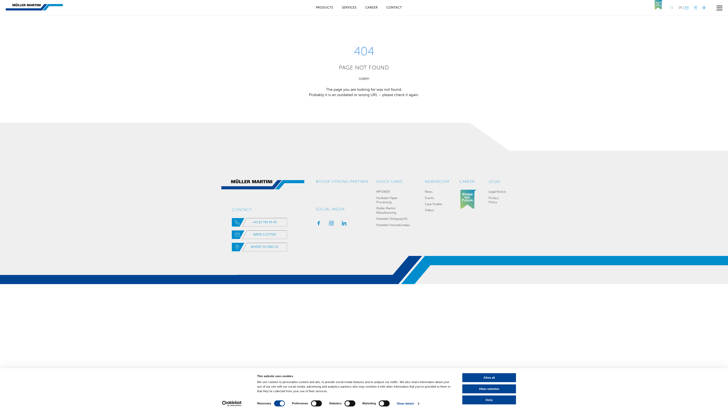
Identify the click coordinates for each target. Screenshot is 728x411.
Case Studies (433, 204)
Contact (394, 7)
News (429, 191)
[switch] (316, 403)
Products (324, 7)
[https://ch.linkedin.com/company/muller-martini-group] (343, 224)
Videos (429, 210)
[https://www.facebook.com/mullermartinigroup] (318, 224)
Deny (489, 399)
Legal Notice (497, 191)
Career (371, 7)
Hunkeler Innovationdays (393, 225)
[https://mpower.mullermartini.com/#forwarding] (695, 8)
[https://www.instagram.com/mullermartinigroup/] (330, 224)
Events (429, 198)
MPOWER (383, 191)
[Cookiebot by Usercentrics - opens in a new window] (231, 403)
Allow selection (489, 388)
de (681, 7)
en (687, 7)
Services (349, 7)
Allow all (489, 377)
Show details (405, 403)
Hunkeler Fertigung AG (391, 218)
